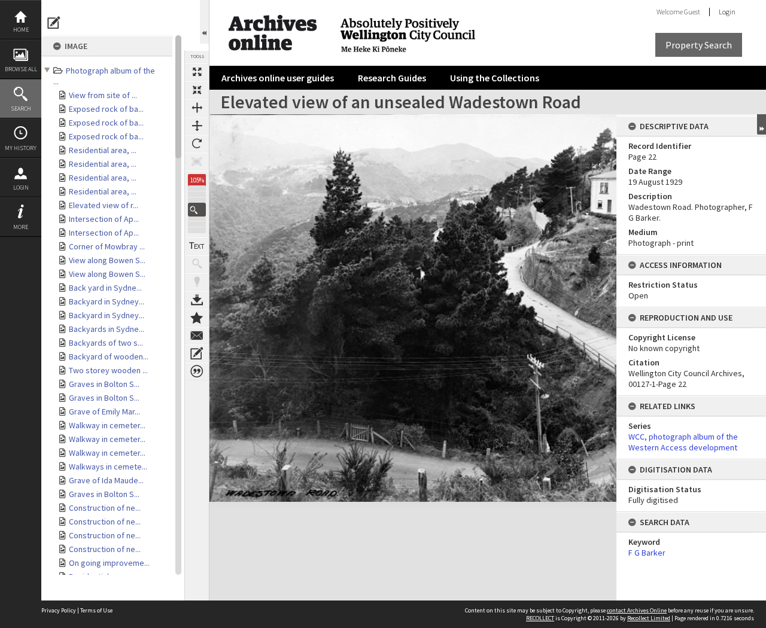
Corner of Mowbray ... (107, 246)
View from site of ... (103, 95)
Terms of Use (96, 610)
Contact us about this (197, 336)
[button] (197, 210)
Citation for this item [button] (197, 371)
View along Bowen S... (107, 260)
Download (197, 300)
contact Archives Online (637, 610)
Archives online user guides (277, 78)
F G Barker (646, 552)
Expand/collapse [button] (761, 124)
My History (21, 148)
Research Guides (392, 78)
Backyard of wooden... (108, 356)
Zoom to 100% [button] (197, 161)
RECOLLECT (540, 618)
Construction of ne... (105, 507)
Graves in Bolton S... (104, 384)
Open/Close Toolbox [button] (204, 22)
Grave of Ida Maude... (106, 480)
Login (21, 187)
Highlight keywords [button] (197, 282)
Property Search (698, 45)
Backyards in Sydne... (106, 329)
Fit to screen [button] (197, 90)
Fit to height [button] (197, 126)
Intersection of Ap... (104, 219)
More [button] (20, 227)
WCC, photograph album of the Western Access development (683, 442)
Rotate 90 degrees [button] (197, 144)
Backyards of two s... (106, 342)
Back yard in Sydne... (105, 287)
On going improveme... (109, 562)
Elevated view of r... (103, 205)
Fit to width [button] (197, 108)
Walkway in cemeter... (107, 425)
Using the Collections (494, 78)
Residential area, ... (102, 150)
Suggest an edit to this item (53, 22)
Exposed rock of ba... (106, 108)
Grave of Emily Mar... (104, 411)
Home (21, 29)
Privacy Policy (58, 610)
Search (21, 108)
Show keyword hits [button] (197, 264)
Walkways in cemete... (108, 466)
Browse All (21, 69)
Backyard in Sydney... (106, 301)
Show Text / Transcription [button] (197, 246)
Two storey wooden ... (108, 370)
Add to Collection (197, 318)
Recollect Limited (648, 618)
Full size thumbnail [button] (197, 72)
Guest (692, 11)
